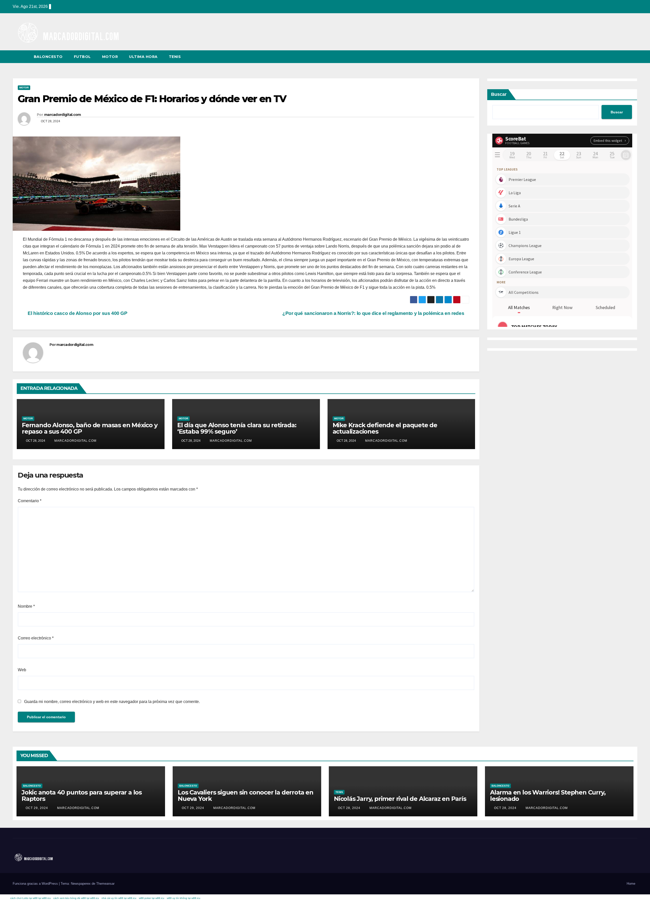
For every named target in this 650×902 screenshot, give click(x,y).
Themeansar (105, 883)
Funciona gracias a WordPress (36, 883)
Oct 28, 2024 (349, 808)
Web (22, 670)
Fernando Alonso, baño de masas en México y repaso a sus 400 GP (89, 428)
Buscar (499, 94)
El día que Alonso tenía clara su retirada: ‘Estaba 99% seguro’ (236, 428)
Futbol (82, 56)
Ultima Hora (143, 56)
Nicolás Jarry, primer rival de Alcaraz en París (400, 798)
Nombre (26, 606)
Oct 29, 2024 (37, 808)
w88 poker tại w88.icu (151, 898)
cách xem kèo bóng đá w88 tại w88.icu (76, 898)
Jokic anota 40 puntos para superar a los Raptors (82, 795)
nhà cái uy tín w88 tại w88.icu (119, 898)
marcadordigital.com (62, 114)
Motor (110, 56)
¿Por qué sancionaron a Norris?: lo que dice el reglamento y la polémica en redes (373, 313)
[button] (624, 56)
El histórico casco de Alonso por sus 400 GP (77, 313)
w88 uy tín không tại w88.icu (183, 898)
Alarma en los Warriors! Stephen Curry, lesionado (547, 795)
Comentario (29, 501)
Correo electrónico (36, 638)
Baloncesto (48, 56)
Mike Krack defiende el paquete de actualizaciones (385, 428)
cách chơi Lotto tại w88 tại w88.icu (30, 898)
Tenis (175, 56)
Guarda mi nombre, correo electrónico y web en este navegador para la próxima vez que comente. (112, 701)
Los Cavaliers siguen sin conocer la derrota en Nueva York (245, 795)
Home (631, 883)
